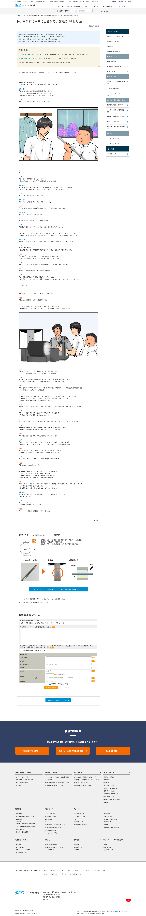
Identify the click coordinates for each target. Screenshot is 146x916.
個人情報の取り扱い (86, 646)
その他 (62, 623)
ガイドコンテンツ (26, 15)
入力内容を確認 (51, 687)
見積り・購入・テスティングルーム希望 (47, 623)
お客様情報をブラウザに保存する (59, 684)
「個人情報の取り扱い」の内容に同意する (33, 650)
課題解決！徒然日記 (37, 15)
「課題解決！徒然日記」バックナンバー (58, 700)
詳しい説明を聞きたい (28, 623)
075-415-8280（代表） (53, 894)
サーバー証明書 (114, 912)
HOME (18, 15)
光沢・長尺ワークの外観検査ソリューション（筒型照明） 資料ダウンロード (59, 589)
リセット (66, 687)
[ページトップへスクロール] (142, 867)
